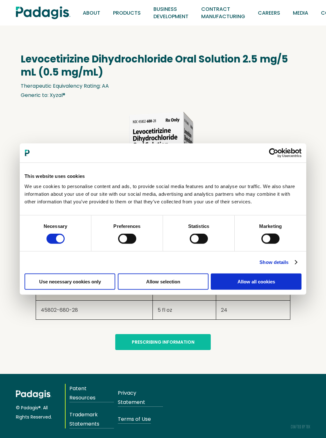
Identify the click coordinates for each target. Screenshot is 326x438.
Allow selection (163, 281)
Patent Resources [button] (82, 393)
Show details (273, 262)
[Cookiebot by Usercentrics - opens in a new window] (273, 153)
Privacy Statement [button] (131, 397)
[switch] (127, 239)
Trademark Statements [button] (84, 419)
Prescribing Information (163, 342)
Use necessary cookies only (70, 281)
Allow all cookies (256, 281)
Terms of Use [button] (134, 419)
